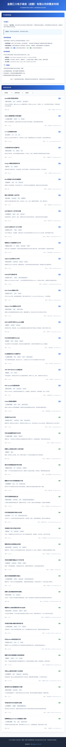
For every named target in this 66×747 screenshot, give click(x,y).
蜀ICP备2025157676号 (36, 744)
